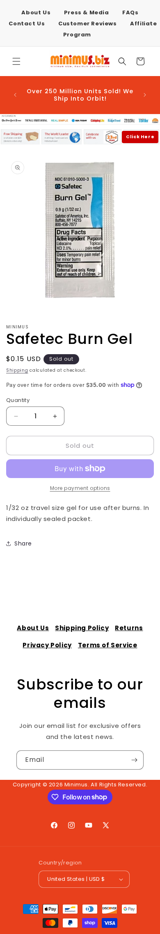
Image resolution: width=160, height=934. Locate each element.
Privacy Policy (47, 645)
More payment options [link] (80, 488)
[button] (16, 61)
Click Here (140, 136)
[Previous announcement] (15, 95)
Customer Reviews (87, 23)
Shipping (17, 370)
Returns (129, 628)
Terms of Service (107, 645)
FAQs (130, 12)
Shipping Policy (82, 628)
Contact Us (27, 23)
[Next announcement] (145, 95)
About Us (35, 12)
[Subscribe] (134, 760)
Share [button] (23, 543)
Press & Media (86, 12)
